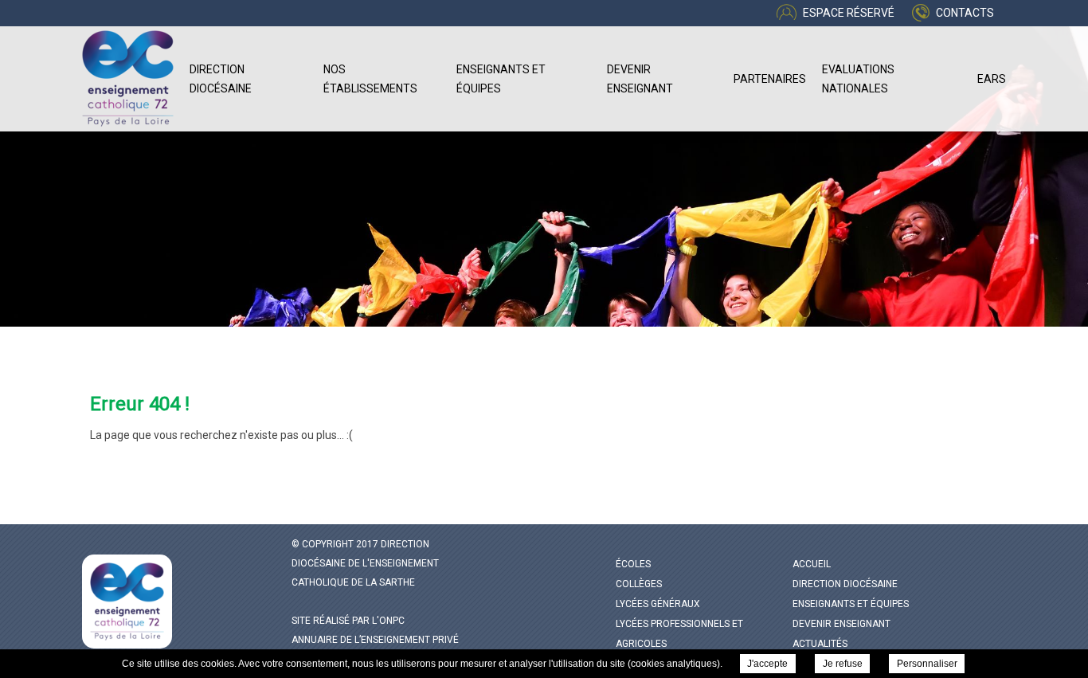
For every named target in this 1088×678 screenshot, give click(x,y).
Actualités (820, 643)
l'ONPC (388, 620)
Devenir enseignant (640, 79)
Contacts (965, 12)
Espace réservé (848, 12)
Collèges (639, 584)
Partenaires (770, 79)
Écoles (633, 564)
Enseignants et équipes (501, 79)
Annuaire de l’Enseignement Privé (375, 639)
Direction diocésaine (221, 79)
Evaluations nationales (858, 79)
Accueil (812, 564)
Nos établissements (370, 79)
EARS (991, 79)
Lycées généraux (658, 603)
